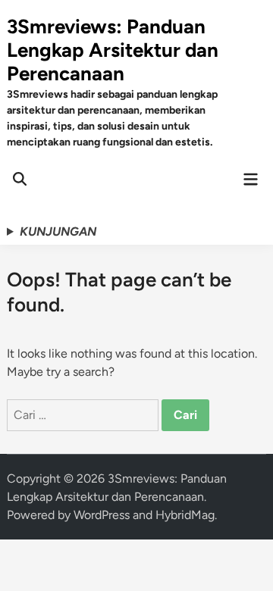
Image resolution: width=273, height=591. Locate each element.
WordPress (102, 515)
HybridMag (185, 515)
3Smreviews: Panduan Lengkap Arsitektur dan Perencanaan (112, 50)
